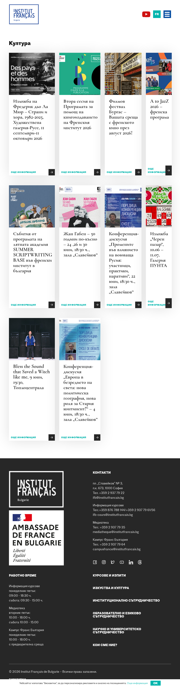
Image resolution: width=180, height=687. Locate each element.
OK (155, 683)
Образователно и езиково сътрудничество (117, 614)
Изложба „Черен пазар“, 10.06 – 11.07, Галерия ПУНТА (159, 249)
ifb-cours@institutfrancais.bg (113, 515)
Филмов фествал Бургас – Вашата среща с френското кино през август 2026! (123, 117)
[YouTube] (146, 14)
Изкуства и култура (111, 588)
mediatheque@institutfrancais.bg (116, 532)
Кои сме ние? (105, 645)
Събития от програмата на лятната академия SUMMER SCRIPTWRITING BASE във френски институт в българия (32, 252)
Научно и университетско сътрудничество (117, 630)
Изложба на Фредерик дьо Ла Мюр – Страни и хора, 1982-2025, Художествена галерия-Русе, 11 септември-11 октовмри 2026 (30, 119)
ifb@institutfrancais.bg (108, 497)
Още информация (23, 172)
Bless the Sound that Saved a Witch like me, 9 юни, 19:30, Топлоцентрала (31, 377)
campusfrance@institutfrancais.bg (117, 549)
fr (157, 14)
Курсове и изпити (109, 575)
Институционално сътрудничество (126, 600)
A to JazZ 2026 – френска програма (159, 109)
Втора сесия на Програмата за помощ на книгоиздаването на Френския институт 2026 (80, 114)
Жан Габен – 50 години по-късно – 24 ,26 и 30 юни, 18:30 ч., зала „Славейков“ (80, 244)
